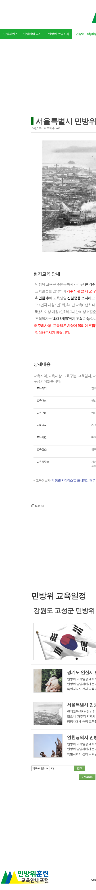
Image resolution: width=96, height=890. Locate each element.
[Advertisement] (71, 542)
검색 (79, 768)
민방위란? (10, 34)
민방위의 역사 (32, 34)
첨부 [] (39, 506)
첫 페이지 (88, 777)
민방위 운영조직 (58, 34)
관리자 (38, 128)
